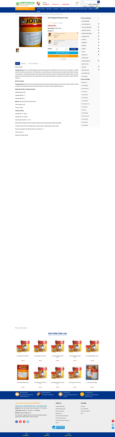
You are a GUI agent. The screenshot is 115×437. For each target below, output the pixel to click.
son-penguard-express (22, 328)
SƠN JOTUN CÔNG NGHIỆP (36, 14)
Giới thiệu (85, 6)
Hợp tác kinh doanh (60, 411)
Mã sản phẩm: (51, 28)
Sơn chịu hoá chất (85, 88)
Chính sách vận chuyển (61, 418)
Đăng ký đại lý (59, 413)
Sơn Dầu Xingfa (85, 76)
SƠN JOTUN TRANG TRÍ (86, 24)
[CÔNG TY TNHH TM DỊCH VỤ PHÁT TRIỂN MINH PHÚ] (25, 3)
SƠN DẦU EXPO (84, 54)
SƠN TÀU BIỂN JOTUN (86, 73)
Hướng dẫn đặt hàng (60, 406)
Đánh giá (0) (23, 63)
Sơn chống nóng (85, 97)
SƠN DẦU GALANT (85, 57)
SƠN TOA (83, 51)
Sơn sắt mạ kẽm (85, 122)
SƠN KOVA (84, 48)
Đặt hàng (73, 49)
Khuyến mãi (96, 8)
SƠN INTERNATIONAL (86, 21)
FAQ (97, 6)
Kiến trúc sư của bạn (83, 8)
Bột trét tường (84, 82)
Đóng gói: (50, 30)
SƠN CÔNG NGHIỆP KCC (86, 61)
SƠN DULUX (84, 39)
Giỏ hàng (76, 4)
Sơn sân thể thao (85, 119)
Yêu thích (64, 59)
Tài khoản (83, 406)
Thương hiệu (91, 6)
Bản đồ (57, 422)
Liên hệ (38, 11)
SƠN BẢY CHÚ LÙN (85, 64)
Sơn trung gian (46, 14)
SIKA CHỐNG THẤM (85, 70)
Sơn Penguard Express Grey (56, 14)
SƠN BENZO (84, 45)
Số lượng (50, 48)
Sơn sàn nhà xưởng (85, 116)
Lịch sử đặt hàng (84, 408)
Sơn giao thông (84, 106)
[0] (76, 3)
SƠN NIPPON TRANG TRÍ (86, 30)
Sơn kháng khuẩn (85, 113)
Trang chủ (17, 14)
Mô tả (17, 63)
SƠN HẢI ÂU (84, 67)
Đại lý (82, 413)
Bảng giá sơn (56, 8)
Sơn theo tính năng (41, 8)
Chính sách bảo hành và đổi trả (62, 420)
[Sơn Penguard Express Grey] (17, 50)
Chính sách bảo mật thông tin (62, 415)
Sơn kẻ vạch (84, 109)
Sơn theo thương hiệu (25, 14)
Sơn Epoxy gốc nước (85, 103)
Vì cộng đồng (90, 8)
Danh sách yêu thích (85, 411)
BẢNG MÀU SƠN (49, 8)
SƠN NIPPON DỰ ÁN (85, 36)
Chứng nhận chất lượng (73, 8)
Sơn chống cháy (85, 94)
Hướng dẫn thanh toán (60, 408)
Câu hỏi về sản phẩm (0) (33, 63)
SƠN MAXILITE (84, 42)
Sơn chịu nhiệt (84, 91)
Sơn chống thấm (85, 100)
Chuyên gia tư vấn (63, 8)
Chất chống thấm (85, 85)
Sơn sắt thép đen (85, 125)
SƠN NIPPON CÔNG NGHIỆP (87, 33)
